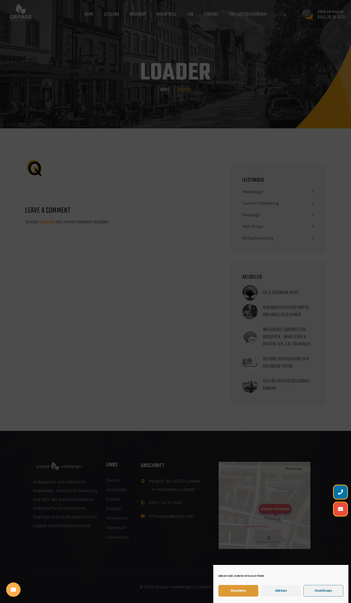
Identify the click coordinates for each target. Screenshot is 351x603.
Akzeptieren (238, 590)
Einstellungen (323, 590)
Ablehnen (281, 590)
